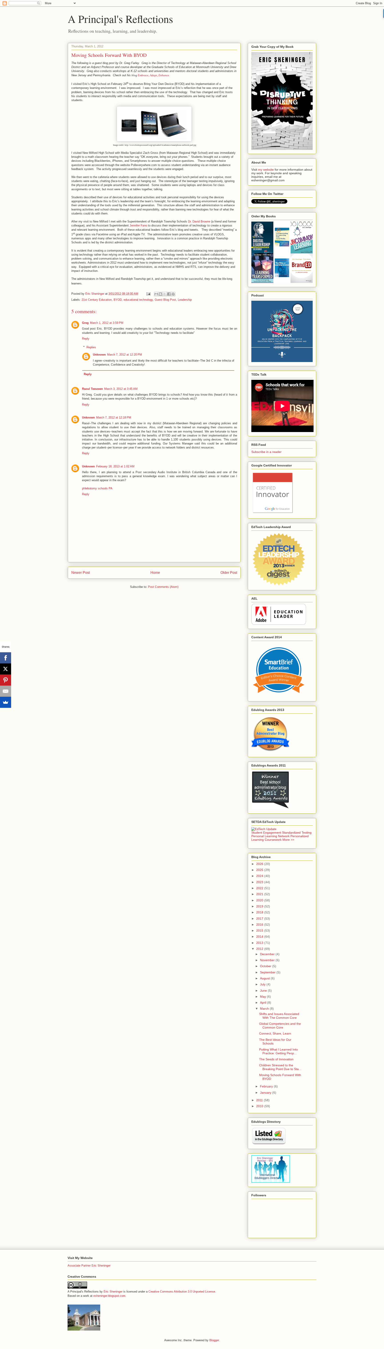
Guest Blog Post (165, 299)
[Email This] (156, 294)
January (266, 1092)
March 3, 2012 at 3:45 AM (121, 388)
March (265, 1008)
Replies (91, 347)
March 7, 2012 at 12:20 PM (124, 354)
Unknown (99, 354)
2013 (260, 943)
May (263, 996)
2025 (260, 870)
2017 (260, 918)
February (267, 1086)
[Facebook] (5, 657)
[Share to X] (164, 294)
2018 (260, 912)
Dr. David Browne (199, 221)
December (268, 954)
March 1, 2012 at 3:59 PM (106, 322)
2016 (260, 924)
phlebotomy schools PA (97, 488)
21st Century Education (97, 299)
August (265, 978)
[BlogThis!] (160, 294)
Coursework (273, 839)
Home (155, 572)
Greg (85, 322)
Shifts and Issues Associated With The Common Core (279, 1015)
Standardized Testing (297, 832)
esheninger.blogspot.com (109, 1295)
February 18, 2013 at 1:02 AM (115, 466)
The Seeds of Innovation (276, 1059)
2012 (260, 949)
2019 (260, 906)
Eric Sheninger (113, 1291)
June (264, 990)
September (268, 972)
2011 (260, 1100)
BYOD (118, 299)
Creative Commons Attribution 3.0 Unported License (181, 1291)
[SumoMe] (5, 702)
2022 (260, 888)
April (263, 1002)
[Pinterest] (5, 680)
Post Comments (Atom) (163, 586)
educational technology (138, 299)
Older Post (228, 572)
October (266, 966)
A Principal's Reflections (120, 19)
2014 (260, 936)
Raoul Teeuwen (92, 388)
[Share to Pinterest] (173, 294)
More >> (288, 839)
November (268, 960)
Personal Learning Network (270, 836)
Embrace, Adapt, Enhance (153, 75)
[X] (5, 668)
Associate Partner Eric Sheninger (89, 1265)
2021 (260, 894)
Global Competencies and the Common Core (280, 1025)
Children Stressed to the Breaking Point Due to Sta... (280, 1067)
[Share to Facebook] (169, 294)
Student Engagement (266, 832)
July (263, 984)
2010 (260, 1106)
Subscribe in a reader (266, 452)
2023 (260, 882)
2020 (260, 900)
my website (266, 169)
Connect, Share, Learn (275, 1033)
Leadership (185, 299)
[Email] (5, 691)
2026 (260, 864)
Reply (85, 338)
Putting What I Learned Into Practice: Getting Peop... (278, 1051)
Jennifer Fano (138, 225)
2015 (260, 930)
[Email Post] (148, 293)
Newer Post (80, 572)
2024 (260, 876)
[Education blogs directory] (268, 1143)
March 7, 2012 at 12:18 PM (113, 417)
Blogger (214, 1340)
